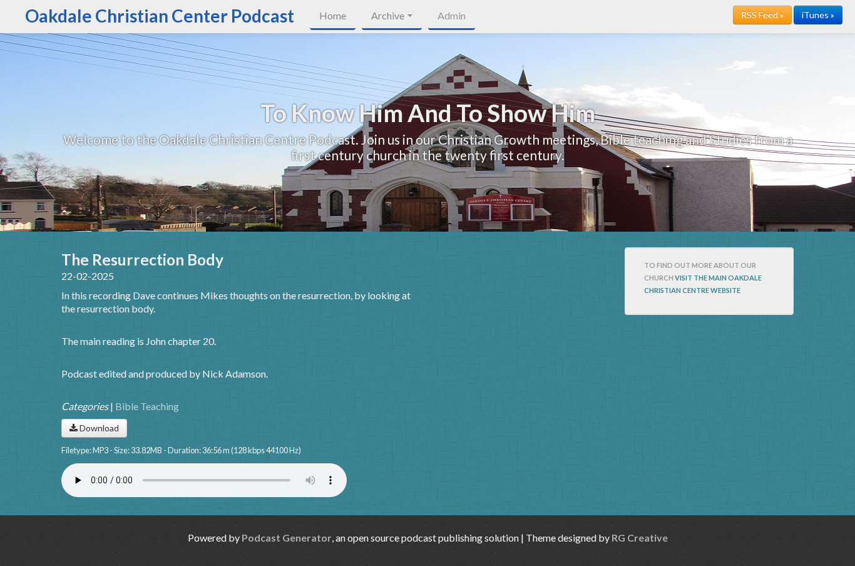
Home (332, 15)
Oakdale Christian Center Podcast (159, 15)
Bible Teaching (147, 406)
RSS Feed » (762, 14)
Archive (388, 15)
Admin (452, 15)
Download (98, 428)
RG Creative (640, 537)
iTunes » (818, 14)
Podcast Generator (287, 537)
